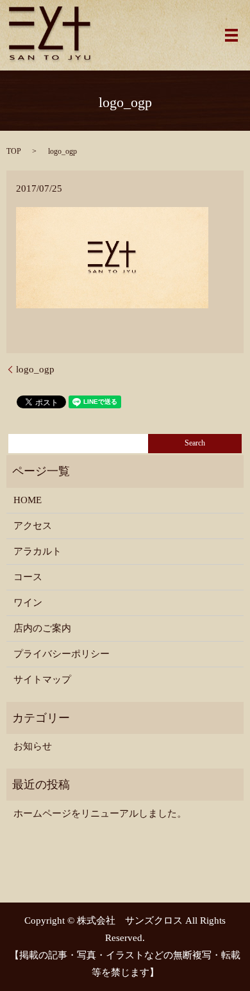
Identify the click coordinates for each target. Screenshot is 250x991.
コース (27, 577)
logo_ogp (35, 369)
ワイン (27, 602)
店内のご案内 (42, 628)
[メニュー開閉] (231, 35)
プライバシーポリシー (61, 654)
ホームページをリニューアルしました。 (100, 813)
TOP (13, 151)
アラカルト (37, 551)
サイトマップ (42, 679)
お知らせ (32, 746)
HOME (27, 500)
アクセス (32, 525)
